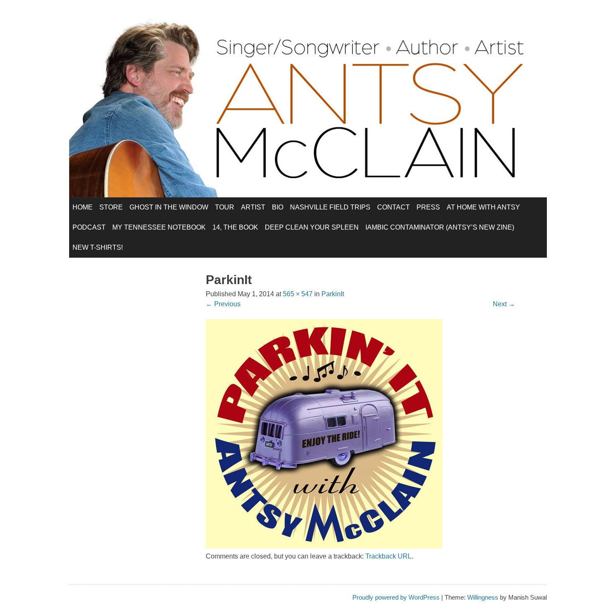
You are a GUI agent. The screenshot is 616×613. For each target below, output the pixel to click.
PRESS (428, 207)
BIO (277, 207)
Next (504, 304)
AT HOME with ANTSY (483, 207)
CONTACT (393, 207)
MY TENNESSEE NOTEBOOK (159, 227)
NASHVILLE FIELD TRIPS (330, 207)
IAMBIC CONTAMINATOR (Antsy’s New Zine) (439, 227)
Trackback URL (388, 556)
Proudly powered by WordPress (396, 597)
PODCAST (89, 227)
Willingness (482, 597)
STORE (111, 207)
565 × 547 (298, 293)
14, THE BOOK (235, 227)
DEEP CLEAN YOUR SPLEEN (312, 227)
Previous (223, 304)
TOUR (224, 207)
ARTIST (253, 207)
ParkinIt (332, 293)
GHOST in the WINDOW (168, 207)
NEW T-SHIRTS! (97, 247)
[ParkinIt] (324, 546)
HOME (82, 207)
